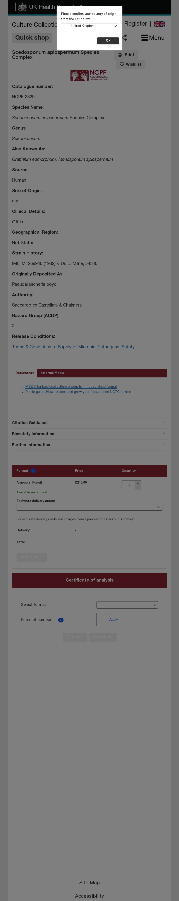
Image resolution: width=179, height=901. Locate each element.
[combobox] (90, 26)
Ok (108, 40)
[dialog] (89, 450)
